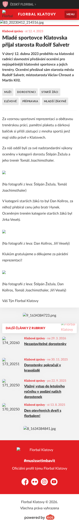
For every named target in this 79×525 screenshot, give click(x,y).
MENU (70, 14)
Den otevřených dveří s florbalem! (42, 413)
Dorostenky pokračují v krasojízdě (42, 367)
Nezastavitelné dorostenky (45, 344)
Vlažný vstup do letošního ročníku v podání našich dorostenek (44, 392)
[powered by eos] (39, 517)
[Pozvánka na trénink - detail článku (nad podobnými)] (39, 315)
